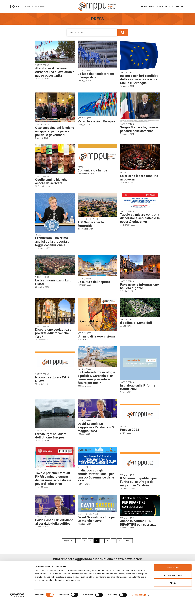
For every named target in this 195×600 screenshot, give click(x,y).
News (160, 6)
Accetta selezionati (173, 575)
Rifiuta (173, 583)
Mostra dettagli (139, 595)
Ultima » (128, 541)
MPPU (152, 6)
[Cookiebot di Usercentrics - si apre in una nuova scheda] (17, 595)
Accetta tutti (173, 567)
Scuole (169, 6)
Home (144, 6)
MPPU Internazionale (35, 6)
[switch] (74, 595)
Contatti (180, 6)
